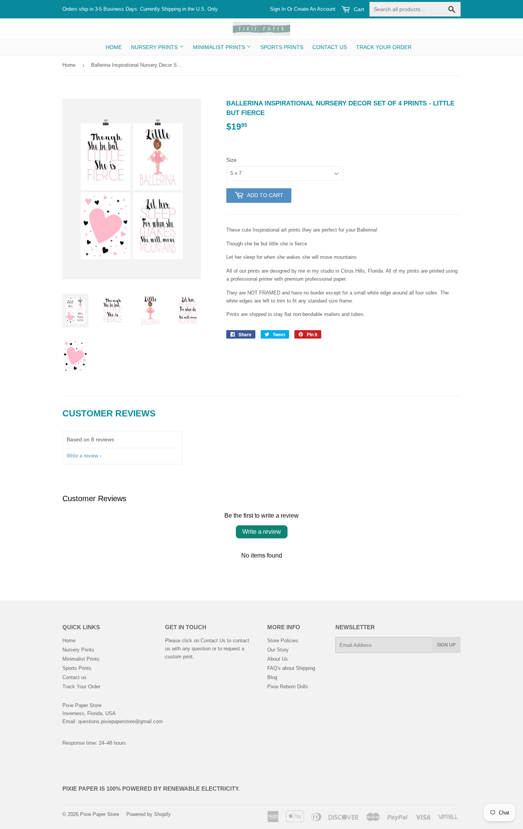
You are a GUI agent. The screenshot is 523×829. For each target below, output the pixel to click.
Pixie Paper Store (99, 814)
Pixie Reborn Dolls (287, 686)
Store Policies (282, 640)
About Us (277, 659)
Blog (272, 677)
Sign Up (446, 645)
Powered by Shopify (148, 814)
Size (231, 160)
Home (114, 47)
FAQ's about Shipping (291, 668)
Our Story (278, 650)
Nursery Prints (155, 47)
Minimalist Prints (220, 47)
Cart (358, 9)
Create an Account (314, 9)
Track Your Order (384, 47)
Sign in (278, 9)
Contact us (329, 47)
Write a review (82, 456)
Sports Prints (281, 47)
